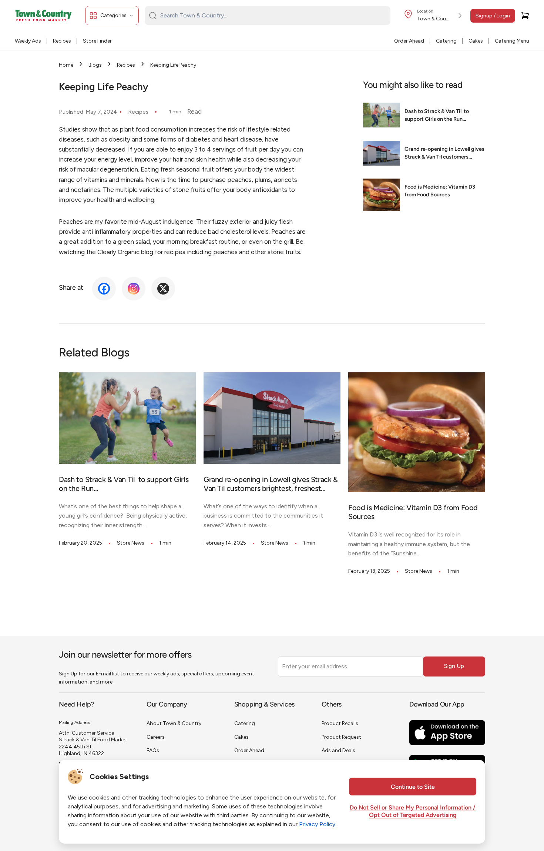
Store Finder (97, 41)
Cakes (476, 41)
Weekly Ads (28, 41)
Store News (130, 543)
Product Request (341, 737)
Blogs (95, 65)
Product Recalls (340, 723)
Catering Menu (512, 41)
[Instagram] (133, 288)
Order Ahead (409, 41)
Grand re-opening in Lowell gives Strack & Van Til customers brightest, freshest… (444, 154)
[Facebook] (104, 288)
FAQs (153, 750)
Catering (446, 41)
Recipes (62, 41)
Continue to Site (413, 787)
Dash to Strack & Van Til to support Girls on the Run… (436, 116)
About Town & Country (174, 723)
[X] (163, 288)
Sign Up (454, 665)
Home (66, 65)
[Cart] (525, 15)
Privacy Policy (318, 824)
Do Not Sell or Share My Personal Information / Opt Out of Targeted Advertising (413, 811)
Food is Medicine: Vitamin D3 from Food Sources (439, 192)
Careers (156, 737)
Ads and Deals (338, 750)
